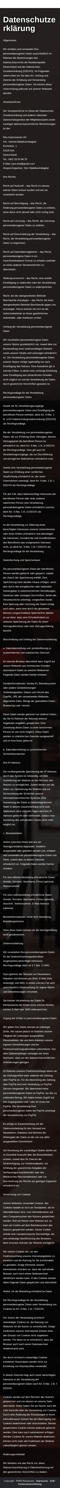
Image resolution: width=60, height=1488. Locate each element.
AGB (52, 1481)
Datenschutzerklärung (30, 1484)
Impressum (42, 1481)
